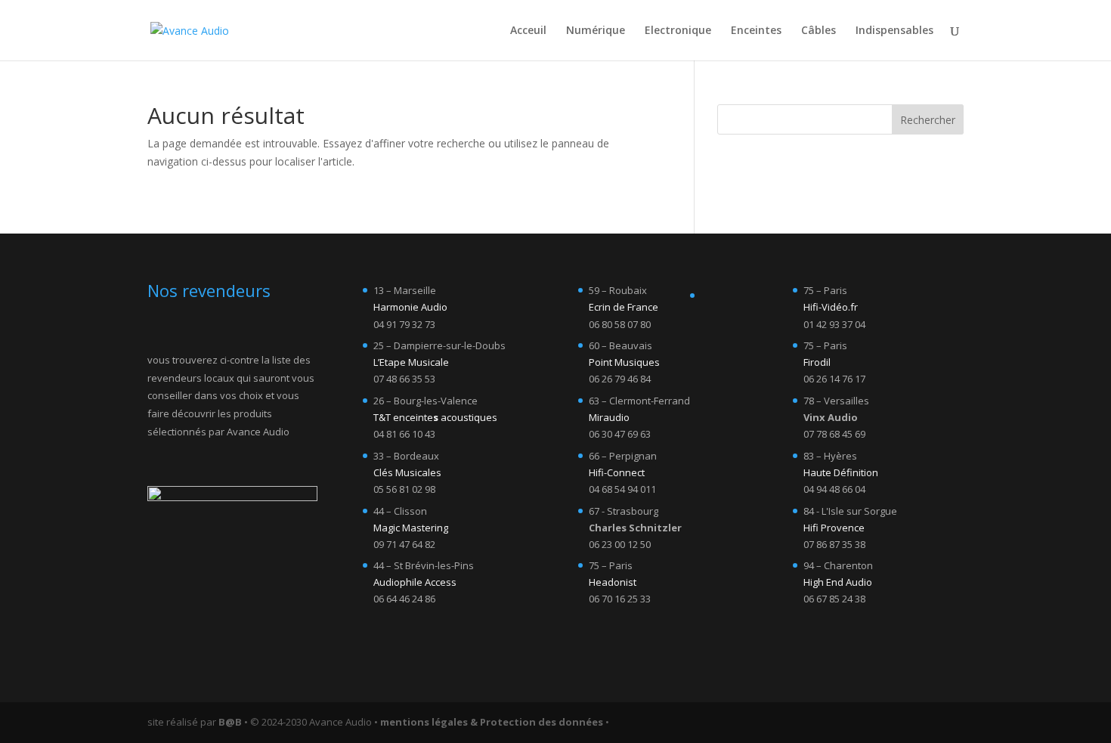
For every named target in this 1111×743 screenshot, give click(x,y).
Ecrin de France (623, 307)
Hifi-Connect (617, 472)
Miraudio (609, 417)
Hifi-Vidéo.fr (830, 307)
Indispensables (894, 31)
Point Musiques (624, 362)
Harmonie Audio (410, 307)
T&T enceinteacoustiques (435, 417)
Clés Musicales (407, 472)
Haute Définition (840, 472)
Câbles (818, 31)
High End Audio (837, 582)
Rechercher (927, 120)
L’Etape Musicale (411, 362)
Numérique (595, 31)
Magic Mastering (410, 527)
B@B (230, 722)
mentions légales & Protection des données (491, 722)
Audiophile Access (414, 582)
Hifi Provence (834, 527)
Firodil (817, 362)
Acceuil (528, 31)
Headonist (612, 582)
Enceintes (756, 31)
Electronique (678, 31)
